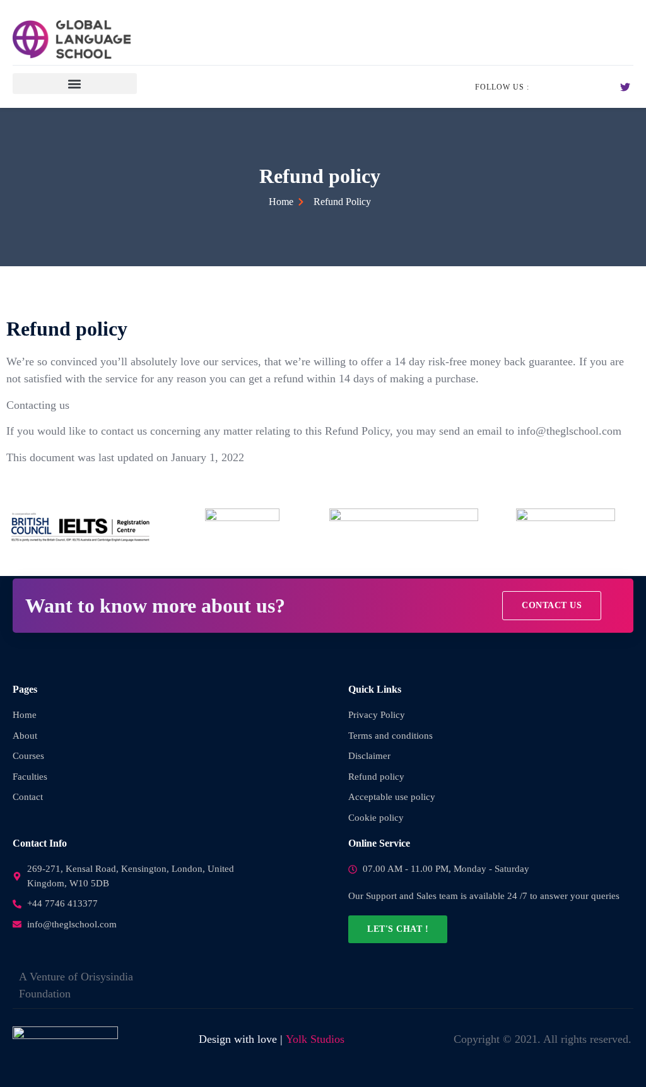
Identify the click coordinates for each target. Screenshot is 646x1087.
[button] (75, 83)
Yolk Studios (315, 1039)
